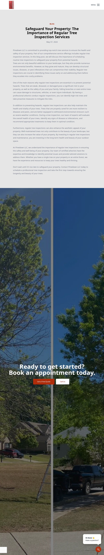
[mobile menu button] (98, 4)
